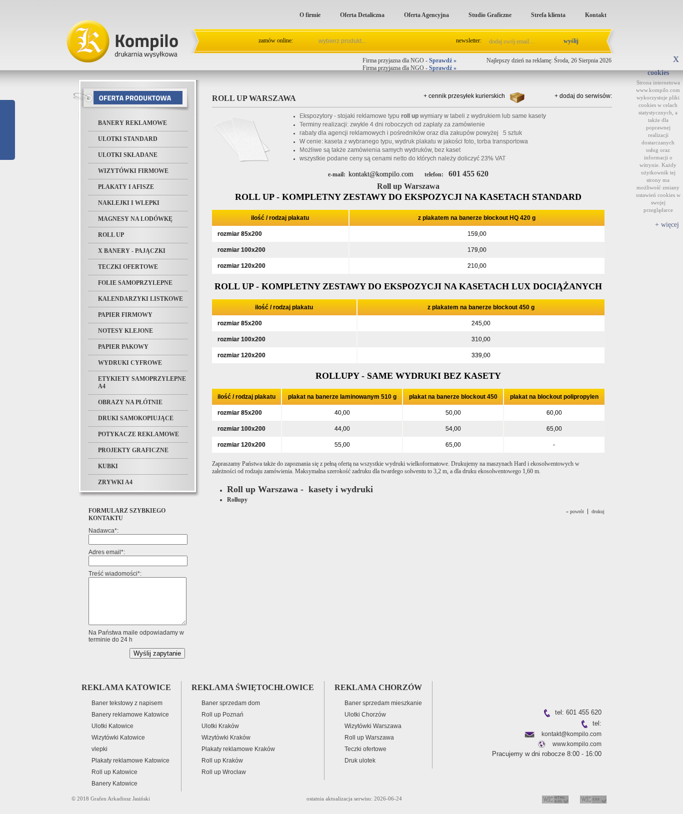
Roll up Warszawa (369, 737)
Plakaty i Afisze (126, 186)
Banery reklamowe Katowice (130, 714)
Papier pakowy (123, 346)
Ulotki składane (128, 154)
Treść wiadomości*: (115, 573)
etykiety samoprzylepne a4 (142, 382)
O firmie (310, 14)
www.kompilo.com (577, 744)
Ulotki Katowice (113, 726)
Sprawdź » (442, 60)
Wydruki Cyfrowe (130, 362)
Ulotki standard (128, 138)
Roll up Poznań (223, 714)
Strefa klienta (548, 14)
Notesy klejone (125, 330)
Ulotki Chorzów (365, 714)
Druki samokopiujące (136, 418)
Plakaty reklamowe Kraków (238, 749)
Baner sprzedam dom (231, 703)
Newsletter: (469, 40)
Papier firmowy (125, 314)
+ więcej (667, 224)
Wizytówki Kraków (226, 737)
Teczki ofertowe (128, 266)
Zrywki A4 (115, 482)
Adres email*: (106, 552)
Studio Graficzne (490, 14)
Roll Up (111, 234)
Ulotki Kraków (220, 726)
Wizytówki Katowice (118, 737)
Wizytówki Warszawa (373, 726)
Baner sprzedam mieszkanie (383, 703)
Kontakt (595, 14)
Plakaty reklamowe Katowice (131, 760)
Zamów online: (275, 40)
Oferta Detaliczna (362, 14)
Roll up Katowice (115, 772)
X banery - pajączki (132, 250)
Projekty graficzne (133, 450)
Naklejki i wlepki (129, 202)
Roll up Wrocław (224, 772)
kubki (108, 466)
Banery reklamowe (132, 122)
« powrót (575, 511)
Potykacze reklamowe (138, 434)
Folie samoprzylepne (135, 282)
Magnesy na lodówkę (135, 218)
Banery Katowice (115, 783)
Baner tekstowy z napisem (127, 703)
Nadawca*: (103, 530)
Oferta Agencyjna (426, 14)
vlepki (100, 749)
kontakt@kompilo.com (381, 174)
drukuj (598, 511)
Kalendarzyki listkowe (140, 298)
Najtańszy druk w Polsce (33, 3)
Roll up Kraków (222, 760)
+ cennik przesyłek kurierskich (464, 95)
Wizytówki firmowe (133, 170)
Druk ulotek (360, 760)
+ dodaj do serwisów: (583, 95)
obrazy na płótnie (130, 402)
